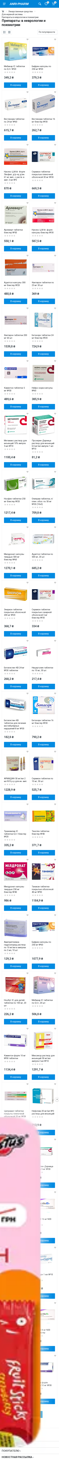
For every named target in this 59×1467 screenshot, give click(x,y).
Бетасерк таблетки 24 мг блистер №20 (42, 336)
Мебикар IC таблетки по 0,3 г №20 (14, 67)
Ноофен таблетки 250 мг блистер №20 (14, 500)
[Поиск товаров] (40, 4)
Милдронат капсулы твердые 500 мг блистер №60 (14, 557)
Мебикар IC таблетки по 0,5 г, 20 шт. (42, 1001)
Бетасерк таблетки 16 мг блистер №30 (42, 721)
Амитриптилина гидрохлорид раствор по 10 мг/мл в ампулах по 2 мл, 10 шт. (15, 946)
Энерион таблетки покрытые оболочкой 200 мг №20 (15, 612)
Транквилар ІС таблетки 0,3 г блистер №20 (15, 834)
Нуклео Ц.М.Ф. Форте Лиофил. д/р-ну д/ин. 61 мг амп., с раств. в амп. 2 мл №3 (14, 175)
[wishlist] (27, 39)
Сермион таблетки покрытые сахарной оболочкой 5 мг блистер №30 (42, 613)
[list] (9, 32)
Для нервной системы (12, 14)
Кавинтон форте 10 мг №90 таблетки (15, 1057)
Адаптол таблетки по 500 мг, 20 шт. (42, 555)
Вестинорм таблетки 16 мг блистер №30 (43, 120)
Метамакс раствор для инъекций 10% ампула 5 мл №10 (15, 443)
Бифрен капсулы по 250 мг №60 (41, 943)
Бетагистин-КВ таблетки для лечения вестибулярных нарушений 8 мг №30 (15, 724)
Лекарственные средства (20, 11)
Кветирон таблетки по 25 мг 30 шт (43, 284)
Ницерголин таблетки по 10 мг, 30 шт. (42, 669)
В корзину (15, 85)
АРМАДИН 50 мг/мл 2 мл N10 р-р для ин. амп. (15, 780)
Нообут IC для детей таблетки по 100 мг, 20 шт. (15, 1003)
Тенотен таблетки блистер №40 (40, 832)
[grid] (4, 32)
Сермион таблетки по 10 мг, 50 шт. (42, 780)
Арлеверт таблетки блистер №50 (13, 231)
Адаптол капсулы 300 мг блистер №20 (14, 284)
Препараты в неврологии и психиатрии (20, 17)
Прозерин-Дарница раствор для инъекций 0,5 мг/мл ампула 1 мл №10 (43, 444)
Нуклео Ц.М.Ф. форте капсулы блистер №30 (43, 231)
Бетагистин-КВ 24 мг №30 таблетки (14, 669)
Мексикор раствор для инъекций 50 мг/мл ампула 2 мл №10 (43, 1058)
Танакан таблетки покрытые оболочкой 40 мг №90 (42, 889)
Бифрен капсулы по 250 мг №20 (41, 67)
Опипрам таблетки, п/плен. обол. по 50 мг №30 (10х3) (42, 501)
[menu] (4, 3)
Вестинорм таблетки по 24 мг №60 (14, 120)
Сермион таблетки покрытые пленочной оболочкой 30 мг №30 (43, 174)
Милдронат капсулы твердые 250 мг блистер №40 (14, 889)
